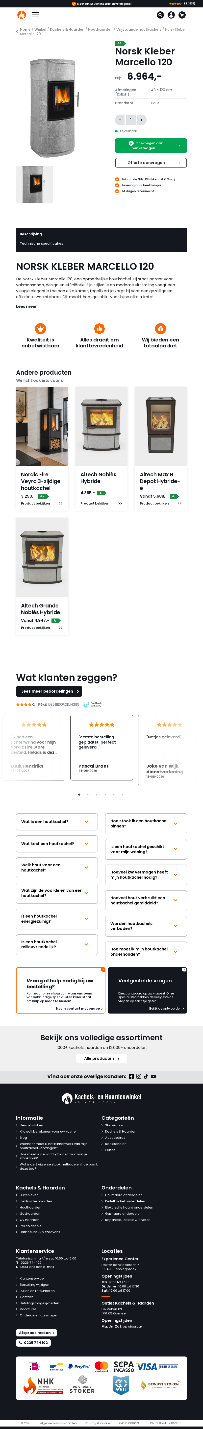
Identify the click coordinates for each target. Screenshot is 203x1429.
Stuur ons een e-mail (35, 1267)
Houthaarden (100, 29)
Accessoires (115, 1138)
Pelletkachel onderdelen (125, 1201)
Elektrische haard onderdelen (129, 1208)
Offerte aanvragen (146, 162)
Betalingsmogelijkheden (39, 1303)
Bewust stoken (31, 1125)
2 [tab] (87, 794)
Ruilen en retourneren (37, 1291)
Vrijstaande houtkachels (138, 29)
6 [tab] (122, 794)
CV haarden (29, 1220)
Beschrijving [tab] (31, 234)
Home (25, 29)
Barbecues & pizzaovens (40, 1232)
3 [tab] (96, 794)
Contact (26, 1297)
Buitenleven (29, 1195)
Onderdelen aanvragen (39, 1315)
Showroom (114, 1125)
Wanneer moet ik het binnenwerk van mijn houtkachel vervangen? (53, 1146)
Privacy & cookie (97, 1423)
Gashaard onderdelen (123, 1214)
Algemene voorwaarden (58, 1423)
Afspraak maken (35, 1332)
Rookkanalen (116, 1144)
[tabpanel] (101, 747)
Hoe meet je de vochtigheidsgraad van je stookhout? (53, 1156)
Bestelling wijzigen (34, 1285)
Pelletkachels (30, 1226)
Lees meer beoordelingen (47, 691)
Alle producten (99, 1058)
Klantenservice (32, 1279)
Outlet (110, 1150)
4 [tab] (105, 794)
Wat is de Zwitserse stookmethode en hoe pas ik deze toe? (59, 1167)
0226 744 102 (28, 1263)
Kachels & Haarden (67, 29)
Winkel (40, 29)
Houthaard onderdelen (124, 1195)
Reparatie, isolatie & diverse (128, 1220)
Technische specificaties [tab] (41, 243)
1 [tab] (79, 794)
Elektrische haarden (36, 1201)
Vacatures (28, 1309)
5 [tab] (113, 794)
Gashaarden (30, 1214)
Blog (23, 1138)
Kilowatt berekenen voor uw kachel (48, 1132)
